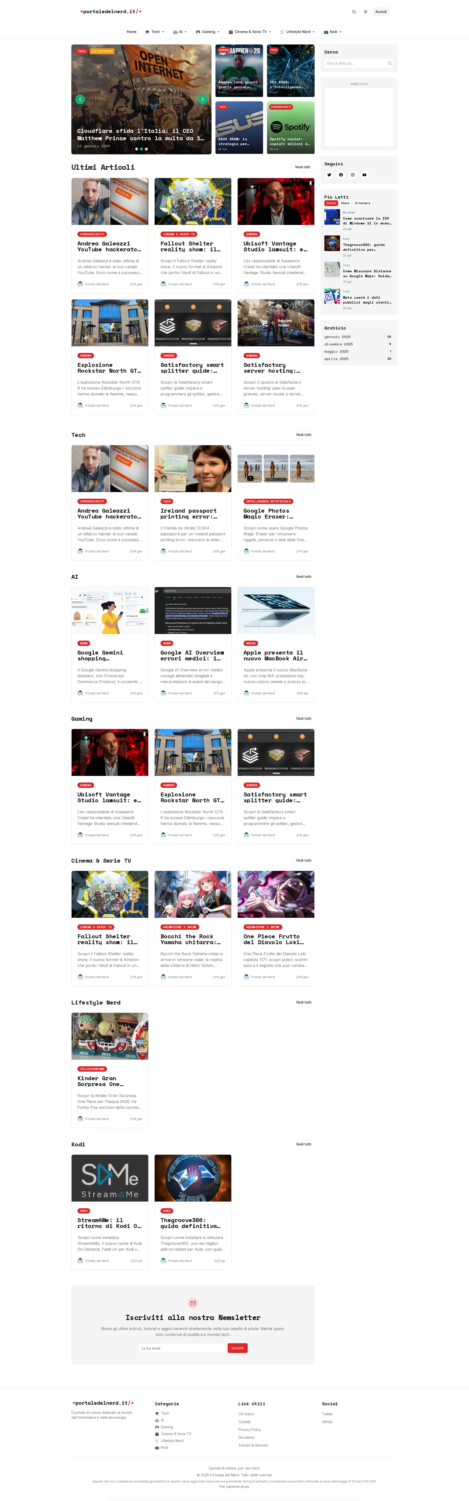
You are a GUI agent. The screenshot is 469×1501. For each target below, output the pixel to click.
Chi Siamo (246, 1414)
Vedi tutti (302, 167)
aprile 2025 (336, 358)
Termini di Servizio (253, 1445)
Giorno (331, 203)
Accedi (381, 12)
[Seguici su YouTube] (364, 175)
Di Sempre (362, 203)
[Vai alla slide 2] (141, 149)
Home (132, 32)
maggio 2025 (336, 351)
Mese (345, 203)
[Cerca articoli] (390, 63)
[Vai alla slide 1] (136, 149)
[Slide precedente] (80, 99)
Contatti (244, 1422)
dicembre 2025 (338, 344)
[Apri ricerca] (354, 12)
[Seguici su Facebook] (341, 175)
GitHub (327, 1422)
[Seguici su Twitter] (329, 175)
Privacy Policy (249, 1429)
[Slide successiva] (203, 99)
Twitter (327, 1414)
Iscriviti (238, 1348)
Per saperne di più (234, 1486)
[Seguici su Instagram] (353, 175)
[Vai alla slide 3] (146, 149)
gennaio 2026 (337, 336)
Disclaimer (246, 1437)
